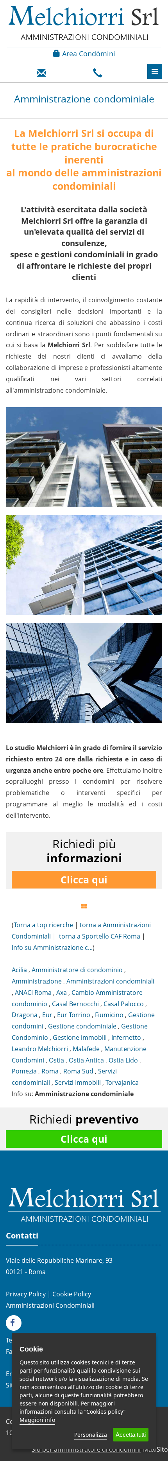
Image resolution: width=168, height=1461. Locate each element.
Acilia (19, 970)
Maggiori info (37, 1419)
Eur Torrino (73, 1014)
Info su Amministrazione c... (52, 947)
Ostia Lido (123, 1060)
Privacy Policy (26, 1294)
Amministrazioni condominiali (110, 981)
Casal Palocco (124, 1004)
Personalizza (90, 1434)
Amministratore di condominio (77, 970)
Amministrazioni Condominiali (50, 1305)
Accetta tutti (131, 1434)
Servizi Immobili (78, 1082)
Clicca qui (84, 879)
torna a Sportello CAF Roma (99, 936)
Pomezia (24, 1071)
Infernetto (126, 1037)
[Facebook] (15, 1321)
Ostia (56, 1060)
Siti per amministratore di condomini (86, 1449)
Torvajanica (122, 1082)
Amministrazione (37, 981)
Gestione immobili (80, 1037)
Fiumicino (109, 1014)
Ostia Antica (86, 1060)
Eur (47, 1014)
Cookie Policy (71, 1294)
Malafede (86, 1049)
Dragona (25, 1014)
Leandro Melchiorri (40, 1049)
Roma (50, 1071)
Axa (61, 992)
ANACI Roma (33, 992)
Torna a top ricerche (43, 925)
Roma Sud (78, 1071)
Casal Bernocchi (75, 1004)
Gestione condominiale (82, 1026)
